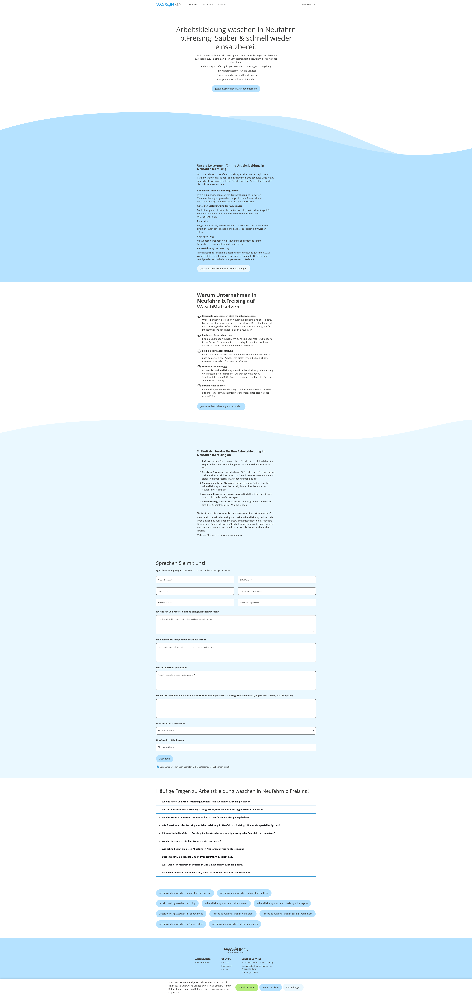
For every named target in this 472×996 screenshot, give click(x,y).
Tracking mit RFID (250, 972)
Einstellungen (293, 987)
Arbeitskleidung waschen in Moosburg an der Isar (185, 892)
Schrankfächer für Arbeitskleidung (257, 962)
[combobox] (277, 590)
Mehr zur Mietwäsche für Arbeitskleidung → (219, 534)
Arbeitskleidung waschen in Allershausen (226, 903)
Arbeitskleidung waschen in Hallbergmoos (181, 913)
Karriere (225, 962)
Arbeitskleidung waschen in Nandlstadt (233, 913)
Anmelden (307, 4)
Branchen (208, 4)
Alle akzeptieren (247, 987)
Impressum (174, 992)
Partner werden (202, 962)
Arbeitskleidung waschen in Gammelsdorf (181, 924)
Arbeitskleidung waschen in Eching (177, 903)
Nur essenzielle (271, 987)
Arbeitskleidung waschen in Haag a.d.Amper (235, 924)
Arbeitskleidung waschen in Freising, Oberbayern (282, 903)
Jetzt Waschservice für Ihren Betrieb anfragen (223, 268)
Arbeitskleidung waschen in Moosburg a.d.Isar (244, 892)
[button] (236, 802)
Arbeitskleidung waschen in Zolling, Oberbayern (287, 913)
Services (193, 4)
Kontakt (222, 4)
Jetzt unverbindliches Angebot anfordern (236, 88)
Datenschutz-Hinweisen (206, 989)
